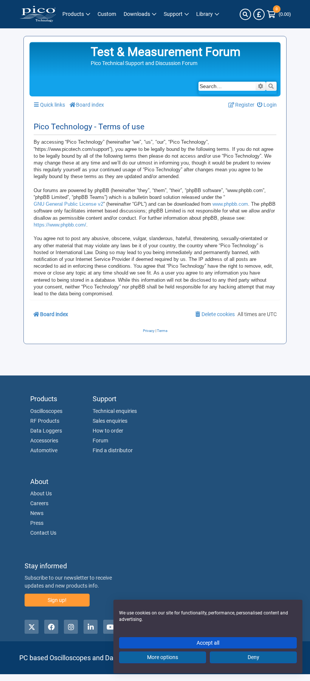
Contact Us (43, 533)
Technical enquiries (115, 411)
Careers (39, 503)
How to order (108, 431)
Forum (100, 440)
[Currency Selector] (259, 14)
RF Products (44, 421)
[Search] (245, 14)
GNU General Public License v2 (68, 204)
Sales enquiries (110, 421)
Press (36, 523)
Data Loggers (46, 431)
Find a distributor (113, 450)
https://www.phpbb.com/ (60, 225)
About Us (41, 493)
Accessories (44, 440)
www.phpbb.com (230, 204)
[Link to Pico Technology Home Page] (38, 14)
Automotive (43, 450)
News (36, 513)
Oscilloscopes (46, 411)
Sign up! (57, 600)
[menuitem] (267, 105)
